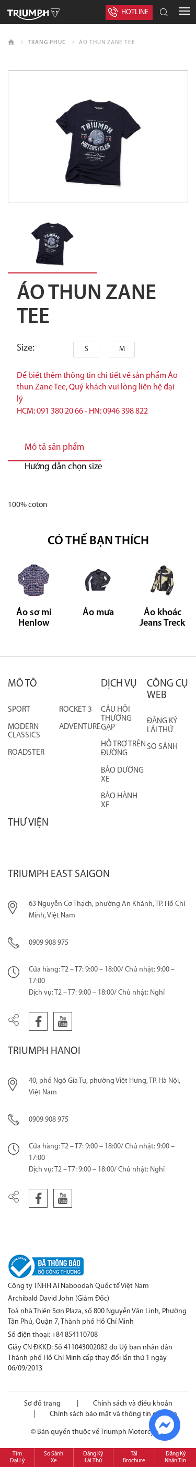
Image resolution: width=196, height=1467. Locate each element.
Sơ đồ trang (42, 1404)
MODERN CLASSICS (24, 731)
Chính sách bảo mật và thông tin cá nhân (113, 1414)
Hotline (134, 12)
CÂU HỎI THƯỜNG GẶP (116, 718)
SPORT (19, 709)
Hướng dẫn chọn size (63, 466)
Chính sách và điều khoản (132, 1404)
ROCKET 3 (75, 709)
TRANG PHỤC (47, 43)
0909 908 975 (48, 943)
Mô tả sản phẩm (54, 447)
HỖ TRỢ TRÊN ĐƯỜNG (123, 748)
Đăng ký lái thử (162, 725)
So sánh (162, 747)
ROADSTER (26, 752)
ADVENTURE (80, 727)
